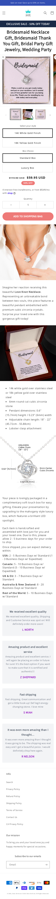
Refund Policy (13, 796)
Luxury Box (27, 167)
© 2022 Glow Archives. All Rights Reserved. (35, 893)
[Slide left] (5, 115)
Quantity (28, 198)
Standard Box (28, 157)
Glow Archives (16, 893)
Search (9, 782)
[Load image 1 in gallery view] (15, 114)
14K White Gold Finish (28, 133)
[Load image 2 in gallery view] (28, 114)
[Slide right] (50, 115)
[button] (3, 13)
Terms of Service (14, 810)
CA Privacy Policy (14, 824)
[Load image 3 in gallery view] (40, 114)
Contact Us (11, 817)
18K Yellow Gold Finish (27, 142)
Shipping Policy (14, 803)
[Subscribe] (46, 864)
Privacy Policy (13, 789)
